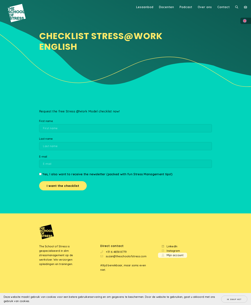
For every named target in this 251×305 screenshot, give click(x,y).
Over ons (205, 7)
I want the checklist (63, 186)
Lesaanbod (144, 7)
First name (46, 121)
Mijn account (175, 255)
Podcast (186, 7)
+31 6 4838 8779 (116, 252)
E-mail (43, 156)
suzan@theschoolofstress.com (126, 256)
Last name (46, 138)
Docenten (166, 7)
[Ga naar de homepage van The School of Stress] (13, 7)
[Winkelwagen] (245, 7)
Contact (223, 7)
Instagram (173, 250)
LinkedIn (172, 246)
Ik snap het (234, 299)
